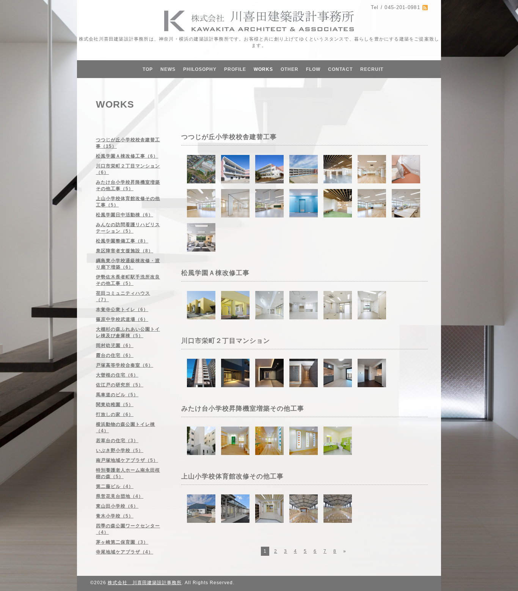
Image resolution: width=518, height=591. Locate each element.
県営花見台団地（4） (119, 496)
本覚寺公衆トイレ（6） (122, 309)
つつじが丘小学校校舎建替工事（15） (128, 143)
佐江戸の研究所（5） (119, 385)
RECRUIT (371, 69)
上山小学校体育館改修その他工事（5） (128, 202)
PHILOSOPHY (200, 69)
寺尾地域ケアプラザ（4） (124, 552)
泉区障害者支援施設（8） (124, 250)
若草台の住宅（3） (117, 440)
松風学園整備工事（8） (122, 241)
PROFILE (235, 69)
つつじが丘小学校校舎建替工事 (229, 137)
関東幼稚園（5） (114, 404)
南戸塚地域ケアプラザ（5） (127, 460)
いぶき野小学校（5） (119, 450)
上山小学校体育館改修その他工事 (232, 476)
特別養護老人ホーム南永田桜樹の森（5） (128, 473)
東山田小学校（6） (117, 506)
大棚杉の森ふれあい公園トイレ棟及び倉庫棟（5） (128, 332)
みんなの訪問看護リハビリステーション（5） (128, 228)
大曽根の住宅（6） (117, 375)
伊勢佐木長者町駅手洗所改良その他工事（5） (128, 280)
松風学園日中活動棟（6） (124, 214)
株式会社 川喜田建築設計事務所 (145, 582)
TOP (148, 69)
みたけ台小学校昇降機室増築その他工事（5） (128, 185)
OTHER (289, 69)
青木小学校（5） (114, 516)
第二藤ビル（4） (114, 486)
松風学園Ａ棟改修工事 (215, 273)
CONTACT (340, 69)
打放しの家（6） (114, 414)
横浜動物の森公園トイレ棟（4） (125, 427)
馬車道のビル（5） (117, 394)
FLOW (313, 69)
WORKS (263, 69)
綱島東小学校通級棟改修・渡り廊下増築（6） (128, 264)
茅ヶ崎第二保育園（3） (122, 542)
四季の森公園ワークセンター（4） (128, 529)
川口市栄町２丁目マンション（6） (128, 169)
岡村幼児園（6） (114, 345)
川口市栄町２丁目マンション (225, 340)
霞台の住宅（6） (114, 355)
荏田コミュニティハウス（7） (123, 296)
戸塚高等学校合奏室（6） (124, 365)
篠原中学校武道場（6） (122, 319)
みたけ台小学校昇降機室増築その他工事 (242, 408)
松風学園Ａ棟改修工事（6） (127, 156)
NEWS (168, 69)
